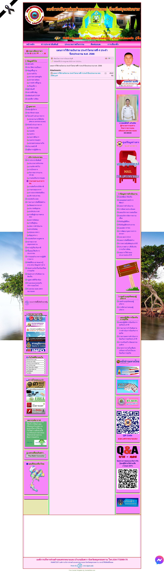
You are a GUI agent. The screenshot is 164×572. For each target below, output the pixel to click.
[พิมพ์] (109, 58)
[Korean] (42, 53)
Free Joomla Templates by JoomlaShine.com (82, 570)
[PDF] (106, 58)
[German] (38, 53)
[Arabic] (28, 53)
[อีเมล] (112, 58)
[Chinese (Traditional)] (30, 53)
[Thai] (26, 53)
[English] (33, 53)
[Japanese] (40, 53)
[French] (35, 53)
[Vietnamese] (45, 53)
